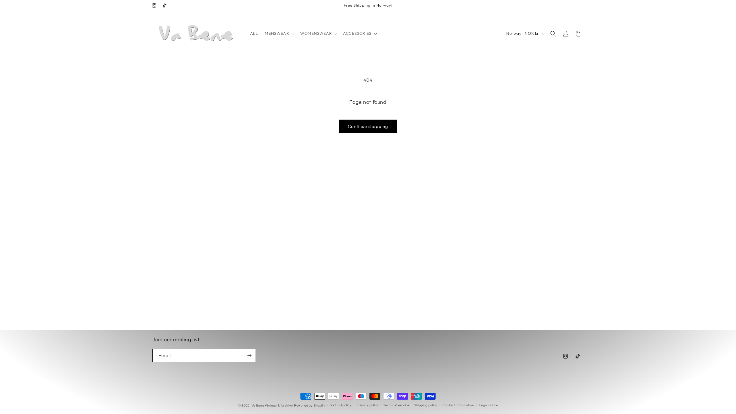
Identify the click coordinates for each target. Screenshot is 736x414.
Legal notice (488, 405)
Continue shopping (368, 126)
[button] (279, 33)
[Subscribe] (249, 355)
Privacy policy (367, 405)
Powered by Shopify (309, 405)
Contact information (458, 405)
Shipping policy (425, 405)
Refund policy (340, 405)
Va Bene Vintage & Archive (272, 405)
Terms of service (396, 405)
